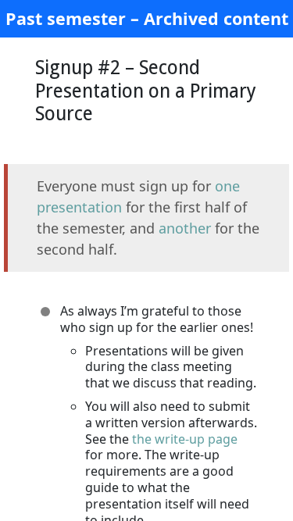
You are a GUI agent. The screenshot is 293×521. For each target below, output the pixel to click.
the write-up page (185, 439)
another (185, 228)
